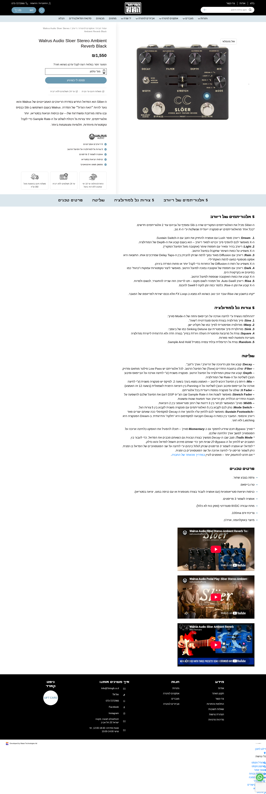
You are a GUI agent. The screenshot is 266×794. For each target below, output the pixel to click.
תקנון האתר (218, 787)
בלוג (252, 50)
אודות (242, 50)
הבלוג (61, 65)
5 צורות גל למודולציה (134, 247)
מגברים (189, 65)
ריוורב (74, 75)
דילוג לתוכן (260, 1)
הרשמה (33, 50)
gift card (50, 791)
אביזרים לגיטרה (146, 65)
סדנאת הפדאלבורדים (80, 65)
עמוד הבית (101, 75)
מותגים (112, 65)
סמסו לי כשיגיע (76, 127)
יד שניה (127, 65)
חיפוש (205, 57)
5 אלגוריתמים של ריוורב (185, 247)
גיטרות (204, 65)
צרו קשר (230, 50)
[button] (265, 5)
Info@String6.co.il (110, 781)
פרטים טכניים (70, 247)
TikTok (115, 788)
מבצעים (100, 65)
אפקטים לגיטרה (170, 65)
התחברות (43, 50)
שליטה (98, 247)
